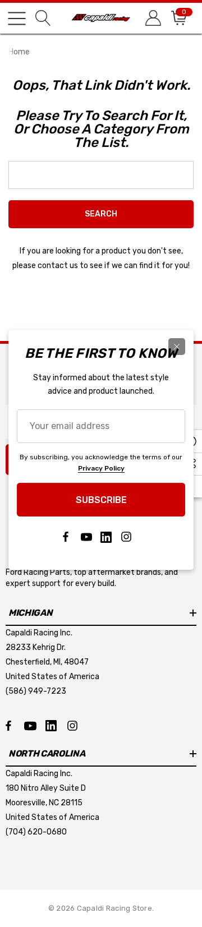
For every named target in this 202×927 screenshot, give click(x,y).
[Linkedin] (106, 537)
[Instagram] (126, 537)
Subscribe (101, 500)
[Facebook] (65, 537)
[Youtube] (85, 537)
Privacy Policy (101, 468)
